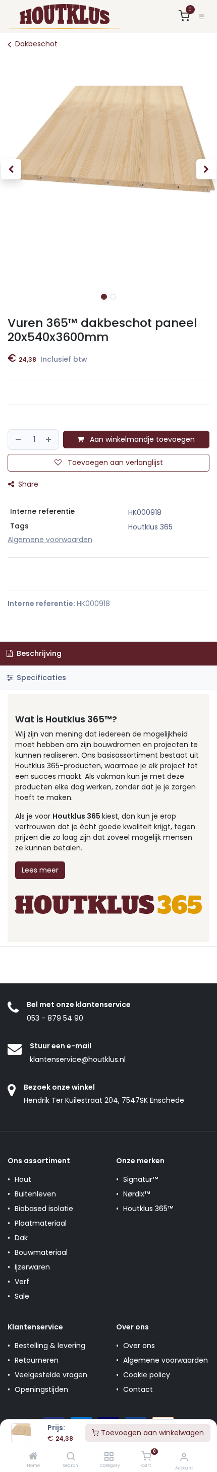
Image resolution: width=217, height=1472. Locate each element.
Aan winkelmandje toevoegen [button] (141, 439)
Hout (23, 1179)
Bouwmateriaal (41, 1252)
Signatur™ (140, 1179)
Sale (22, 1296)
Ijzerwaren (32, 1267)
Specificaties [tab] (40, 678)
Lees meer (40, 870)
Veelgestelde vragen (51, 1375)
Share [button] (27, 484)
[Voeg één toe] (50, 439)
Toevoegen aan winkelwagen (151, 1433)
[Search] (71, 1457)
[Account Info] (184, 1457)
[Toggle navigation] (201, 17)
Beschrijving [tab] (38, 653)
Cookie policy (146, 1375)
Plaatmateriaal (41, 1223)
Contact (138, 1389)
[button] (11, 169)
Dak (21, 1238)
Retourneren (37, 1360)
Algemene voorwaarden (165, 1360)
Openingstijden (41, 1389)
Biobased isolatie (44, 1208)
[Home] (33, 1457)
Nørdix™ (136, 1194)
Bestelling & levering (50, 1346)
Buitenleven (35, 1194)
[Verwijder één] (18, 439)
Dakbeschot (36, 44)
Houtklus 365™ (148, 1208)
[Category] (109, 1457)
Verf (22, 1282)
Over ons (139, 1346)
